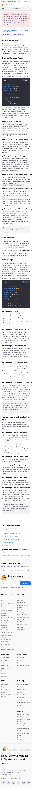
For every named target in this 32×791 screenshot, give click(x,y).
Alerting (26, 30)
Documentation (5, 30)
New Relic (4, 676)
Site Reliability (21, 622)
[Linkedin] (13, 783)
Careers (19, 686)
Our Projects (20, 657)
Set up (3, 31)
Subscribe (25, 583)
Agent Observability (7, 610)
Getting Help (21, 700)
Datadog (3, 673)
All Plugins (4, 660)
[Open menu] (29, 5)
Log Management (22, 624)
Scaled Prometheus (23, 614)
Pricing (3, 600)
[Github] (18, 783)
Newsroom (20, 692)
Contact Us (20, 697)
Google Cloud (5, 665)
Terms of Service (17, 1)
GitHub (19, 660)
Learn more (26, 1)
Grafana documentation (16, 30)
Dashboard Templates (23, 665)
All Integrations (5, 657)
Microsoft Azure (6, 668)
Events (3, 692)
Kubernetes (4, 671)
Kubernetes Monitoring (8, 618)
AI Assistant (4, 608)
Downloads (20, 663)
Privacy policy (21, 587)
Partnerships (21, 689)
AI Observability (22, 598)
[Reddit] (29, 783)
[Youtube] (24, 783)
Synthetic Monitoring (7, 632)
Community (4, 689)
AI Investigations (6, 644)
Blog (2, 686)
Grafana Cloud (16, 759)
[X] (8, 783)
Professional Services (23, 702)
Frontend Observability (8, 629)
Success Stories (22, 694)
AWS (2, 663)
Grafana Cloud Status (7, 649)
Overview (4, 598)
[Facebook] (3, 783)
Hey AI (19, 705)
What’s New (4, 647)
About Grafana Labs (23, 684)
